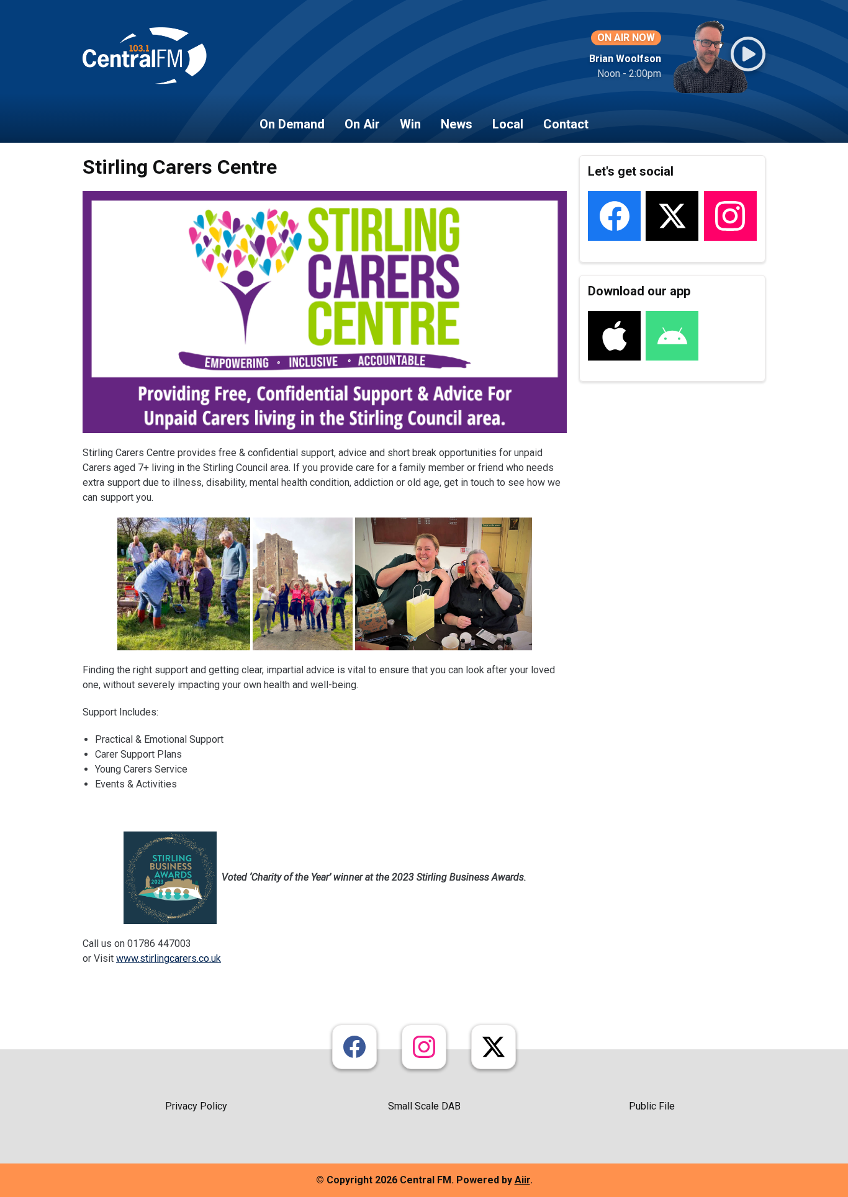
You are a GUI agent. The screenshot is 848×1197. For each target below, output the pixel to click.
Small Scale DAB (424, 1106)
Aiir (522, 1180)
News (456, 124)
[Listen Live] (748, 54)
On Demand (292, 124)
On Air (362, 124)
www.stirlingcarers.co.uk (168, 958)
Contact (566, 124)
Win (410, 124)
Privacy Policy (196, 1106)
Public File (652, 1106)
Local (507, 124)
